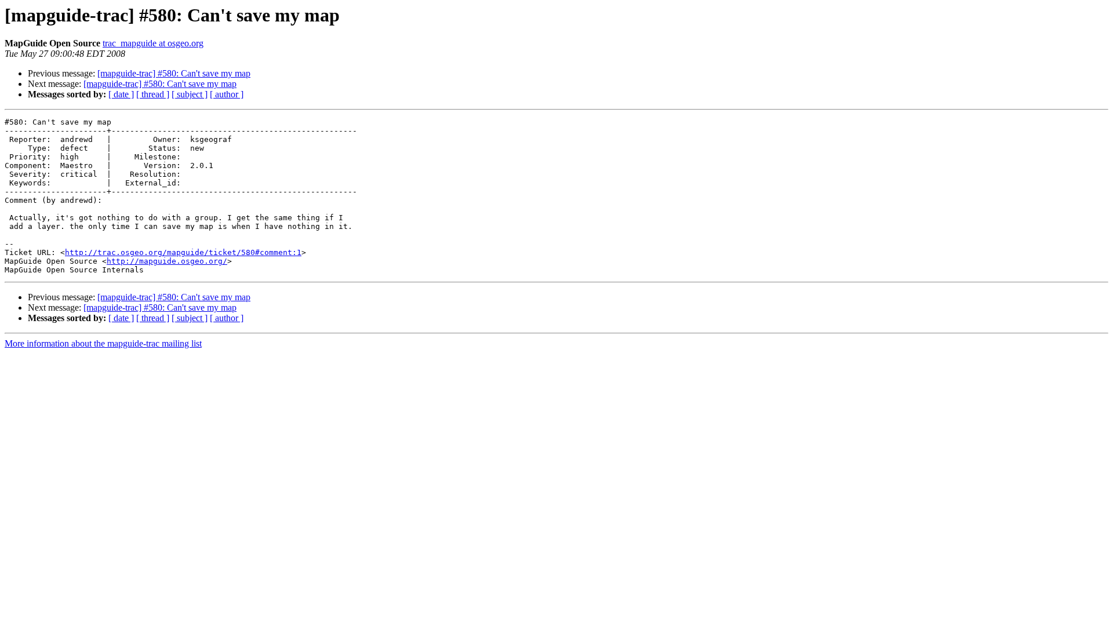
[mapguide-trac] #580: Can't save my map (173, 73)
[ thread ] (152, 94)
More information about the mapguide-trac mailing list (103, 343)
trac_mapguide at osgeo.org (153, 43)
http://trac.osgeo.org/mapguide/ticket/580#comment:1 (183, 252)
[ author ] (226, 94)
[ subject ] (190, 94)
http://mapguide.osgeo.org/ (167, 261)
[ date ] (121, 94)
